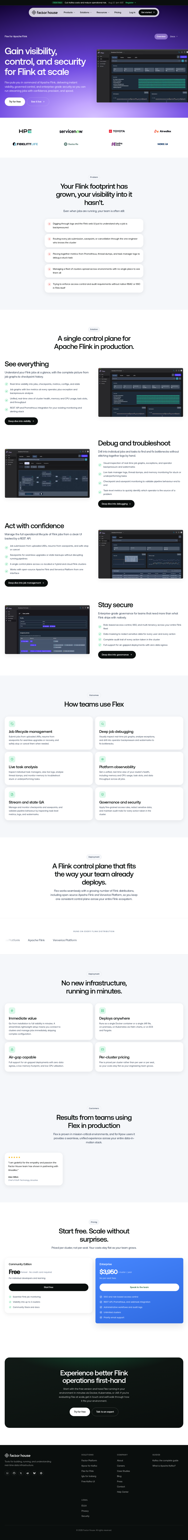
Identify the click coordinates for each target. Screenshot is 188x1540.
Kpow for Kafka (89, 1466)
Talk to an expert (105, 1411)
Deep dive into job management (24, 583)
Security (85, 1516)
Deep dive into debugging (114, 504)
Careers (121, 1466)
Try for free (15, 101)
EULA (84, 1505)
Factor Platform (89, 1460)
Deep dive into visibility (19, 421)
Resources (102, 12)
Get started (146, 12)
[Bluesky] (34, 1473)
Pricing (117, 12)
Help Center (123, 1492)
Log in (132, 12)
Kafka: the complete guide (165, 1460)
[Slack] (41, 1473)
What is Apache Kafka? (164, 1466)
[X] (21, 1473)
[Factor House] (45, 12)
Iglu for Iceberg (89, 1476)
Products (68, 12)
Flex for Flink (88, 1471)
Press (119, 1481)
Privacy (85, 1511)
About (120, 1460)
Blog (119, 1476)
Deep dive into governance (115, 654)
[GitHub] (14, 1473)
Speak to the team (139, 1287)
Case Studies (123, 1471)
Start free (48, 1287)
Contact (121, 1486)
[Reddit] (27, 1473)
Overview (161, 36)
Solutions (84, 12)
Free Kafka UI (88, 1481)
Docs (172, 36)
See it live (36, 101)
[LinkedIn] (7, 1473)
